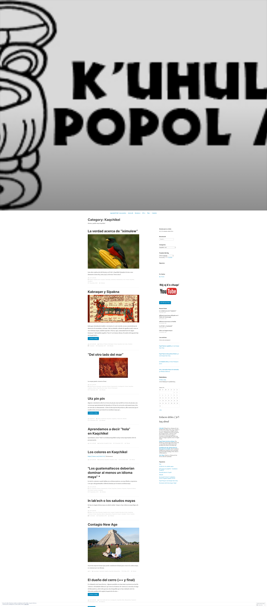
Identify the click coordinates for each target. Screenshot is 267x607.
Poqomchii (129, 488)
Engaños (91, 279)
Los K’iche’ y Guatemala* (165, 326)
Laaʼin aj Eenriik (92, 277)
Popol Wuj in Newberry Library (167, 441)
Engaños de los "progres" (99, 279)
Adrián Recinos (92, 386)
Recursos (137, 213)
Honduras (90, 514)
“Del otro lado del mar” (105, 354)
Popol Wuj (99, 388)
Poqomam (124, 488)
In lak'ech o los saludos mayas (166, 466)
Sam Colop (125, 344)
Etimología (108, 279)
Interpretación (119, 279)
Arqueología (96, 571)
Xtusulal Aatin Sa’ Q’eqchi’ (165, 472)
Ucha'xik (161, 428)
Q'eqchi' (119, 514)
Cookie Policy (26, 604)
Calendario (101, 571)
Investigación (121, 386)
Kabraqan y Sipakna (103, 292)
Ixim (124, 279)
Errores (99, 418)
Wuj (148, 213)
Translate (170, 257)
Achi (90, 488)
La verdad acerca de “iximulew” (113, 231)
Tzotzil (128, 514)
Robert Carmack (94, 490)
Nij (89, 571)
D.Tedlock (105, 344)
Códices (101, 344)
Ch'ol (93, 512)
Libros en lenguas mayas (165, 330)
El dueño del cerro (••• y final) (111, 580)
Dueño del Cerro (106, 600)
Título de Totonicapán (112, 388)
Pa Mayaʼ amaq (162, 379)
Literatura (119, 488)
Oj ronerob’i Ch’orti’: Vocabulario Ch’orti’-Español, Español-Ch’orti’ (167, 477)
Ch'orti (100, 600)
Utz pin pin (96, 399)
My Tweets (161, 276)
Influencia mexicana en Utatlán (167, 321)
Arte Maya (161, 455)
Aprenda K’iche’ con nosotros (118, 213)
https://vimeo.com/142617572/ (96, 456)
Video (110, 443)
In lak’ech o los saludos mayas (111, 501)
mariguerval (91, 418)
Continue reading (92, 339)
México (94, 388)
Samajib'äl (90, 281)
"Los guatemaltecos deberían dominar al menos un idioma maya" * (111, 472)
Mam (123, 600)
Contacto (154, 213)
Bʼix (143, 213)
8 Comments (92, 515)
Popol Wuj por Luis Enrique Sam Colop (168, 480)
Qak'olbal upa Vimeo (165, 302)
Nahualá (161, 474)
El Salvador (100, 512)
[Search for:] (166, 239)
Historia (108, 386)
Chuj (96, 512)
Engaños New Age (119, 512)
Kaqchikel (132, 279)
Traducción (119, 418)
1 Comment (91, 345)
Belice (90, 512)
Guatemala (113, 279)
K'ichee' (127, 279)
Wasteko (125, 418)
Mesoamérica (108, 514)
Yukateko (130, 344)
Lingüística (90, 388)
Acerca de (130, 213)
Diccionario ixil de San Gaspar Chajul (167, 483)
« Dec (160, 410)
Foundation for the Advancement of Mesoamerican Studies (168, 448)
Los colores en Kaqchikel (107, 452)
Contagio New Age (102, 524)
